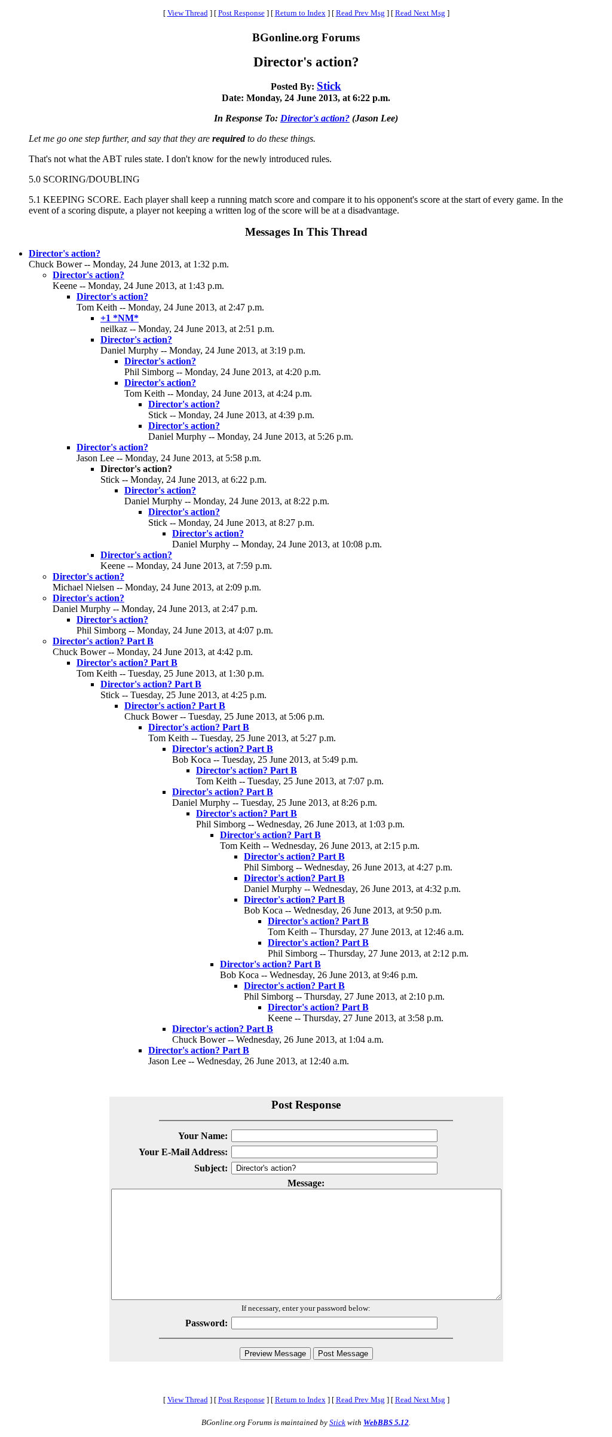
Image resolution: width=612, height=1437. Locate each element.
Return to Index (300, 12)
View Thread (187, 12)
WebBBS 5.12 (386, 1422)
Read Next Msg (420, 12)
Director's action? (315, 118)
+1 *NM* (119, 318)
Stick (329, 86)
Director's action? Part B (103, 641)
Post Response (241, 12)
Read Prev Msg (360, 12)
